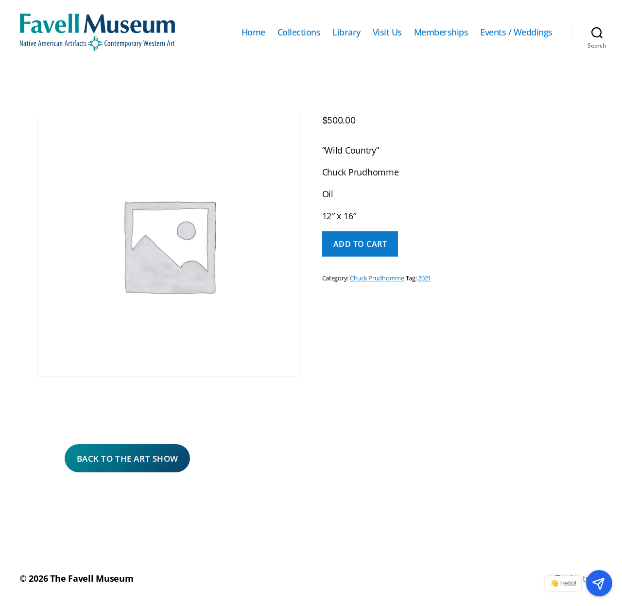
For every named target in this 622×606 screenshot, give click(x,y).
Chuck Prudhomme (377, 278)
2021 (424, 278)
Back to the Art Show (127, 458)
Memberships (441, 32)
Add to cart (360, 244)
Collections (299, 32)
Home (253, 32)
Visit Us (387, 32)
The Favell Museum (91, 578)
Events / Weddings (516, 32)
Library (346, 32)
